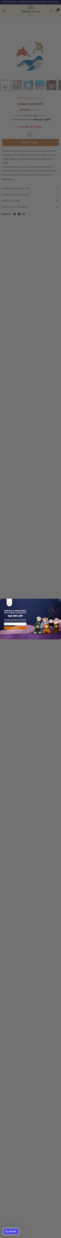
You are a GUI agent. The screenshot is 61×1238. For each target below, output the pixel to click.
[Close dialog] (60, 600)
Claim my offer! (15, 627)
